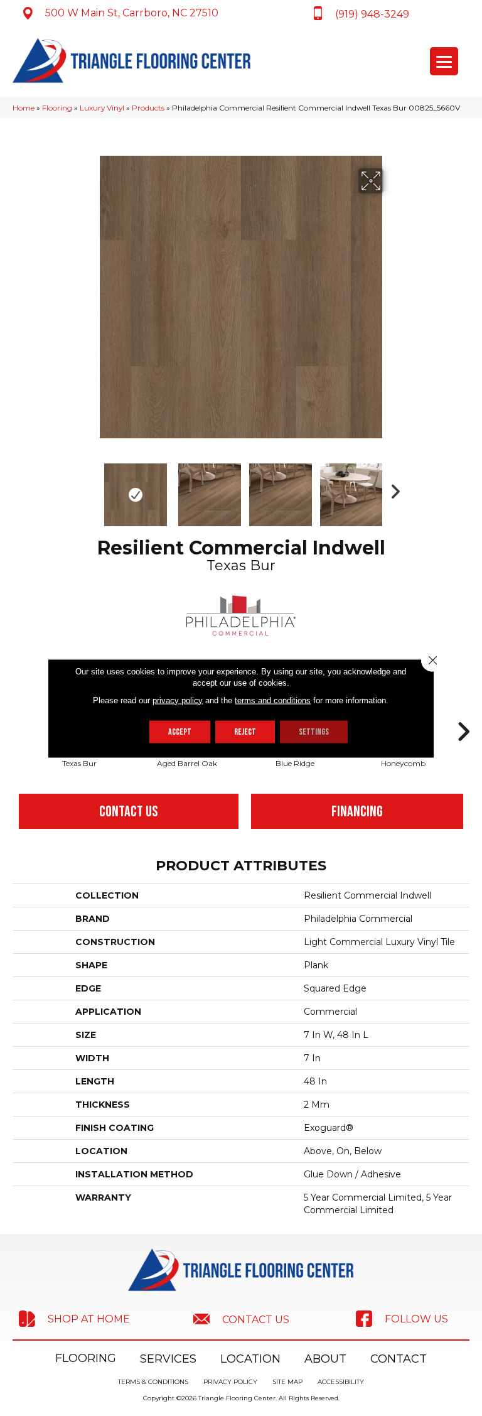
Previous (90, 488)
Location (250, 1359)
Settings (314, 731)
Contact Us (128, 812)
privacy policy (178, 700)
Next (391, 488)
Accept (179, 731)
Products (148, 107)
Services (168, 1359)
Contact (398, 1359)
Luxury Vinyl (102, 107)
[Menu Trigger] (444, 61)
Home (24, 107)
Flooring (57, 107)
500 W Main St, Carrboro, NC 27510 (131, 13)
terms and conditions (273, 700)
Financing (357, 812)
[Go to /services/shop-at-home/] (74, 1319)
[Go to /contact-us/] (241, 1318)
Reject (245, 731)
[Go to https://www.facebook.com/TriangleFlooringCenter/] (401, 1319)
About (325, 1359)
